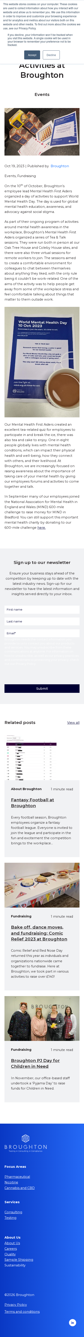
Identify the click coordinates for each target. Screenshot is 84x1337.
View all (73, 723)
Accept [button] (32, 55)
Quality (10, 1254)
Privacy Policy (26, 663)
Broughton (60, 166)
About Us (12, 1243)
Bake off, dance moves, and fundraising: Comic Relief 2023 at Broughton (39, 933)
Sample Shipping (18, 1260)
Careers (10, 1249)
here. (41, 528)
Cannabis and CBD (19, 1188)
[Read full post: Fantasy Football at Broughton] (42, 757)
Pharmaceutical (17, 1177)
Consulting (13, 1212)
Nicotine (11, 1182)
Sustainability (15, 1265)
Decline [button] (51, 55)
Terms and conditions (22, 1312)
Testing (10, 1218)
